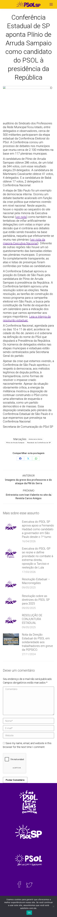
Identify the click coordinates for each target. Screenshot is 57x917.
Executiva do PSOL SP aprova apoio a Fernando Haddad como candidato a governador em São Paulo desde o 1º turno (38, 529)
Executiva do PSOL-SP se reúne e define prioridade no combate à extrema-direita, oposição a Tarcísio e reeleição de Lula (37, 558)
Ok (29, 912)
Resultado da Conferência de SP (39, 442)
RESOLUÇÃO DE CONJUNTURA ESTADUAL (32, 619)
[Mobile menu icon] (51, 4)
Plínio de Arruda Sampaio (15, 442)
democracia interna (35, 439)
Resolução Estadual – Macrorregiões (36, 581)
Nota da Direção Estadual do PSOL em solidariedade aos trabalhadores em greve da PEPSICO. (37, 642)
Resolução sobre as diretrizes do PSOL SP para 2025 (36, 599)
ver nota (21, 217)
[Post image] (11, 526)
